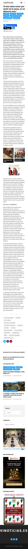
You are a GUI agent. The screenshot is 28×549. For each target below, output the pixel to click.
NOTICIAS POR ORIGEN (16, 15)
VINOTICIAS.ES (14, 530)
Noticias (6, 15)
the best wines (8, 330)
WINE (5, 335)
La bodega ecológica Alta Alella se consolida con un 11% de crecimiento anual (13, 395)
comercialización (8, 318)
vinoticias (16, 17)
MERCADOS (20, 13)
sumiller (6, 328)
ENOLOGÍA (13, 13)
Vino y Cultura (18, 330)
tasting (13, 328)
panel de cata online (9, 325)
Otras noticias (8, 17)
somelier (20, 325)
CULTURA (6, 13)
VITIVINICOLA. (15, 333)
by (7, 19)
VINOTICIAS (7, 333)
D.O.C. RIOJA (7, 320)
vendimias (16, 369)
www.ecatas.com (8, 338)
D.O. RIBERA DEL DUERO (9, 367)
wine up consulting (14, 335)
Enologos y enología (9, 323)
